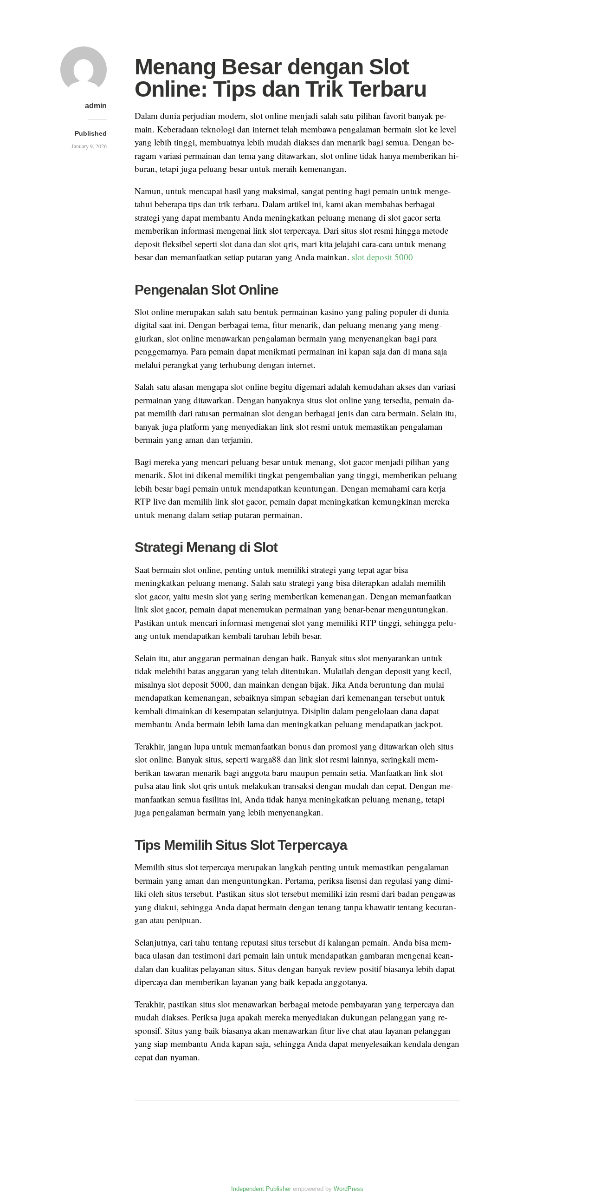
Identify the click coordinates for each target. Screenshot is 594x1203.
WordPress (348, 1188)
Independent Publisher (261, 1188)
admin (96, 106)
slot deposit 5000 (382, 257)
